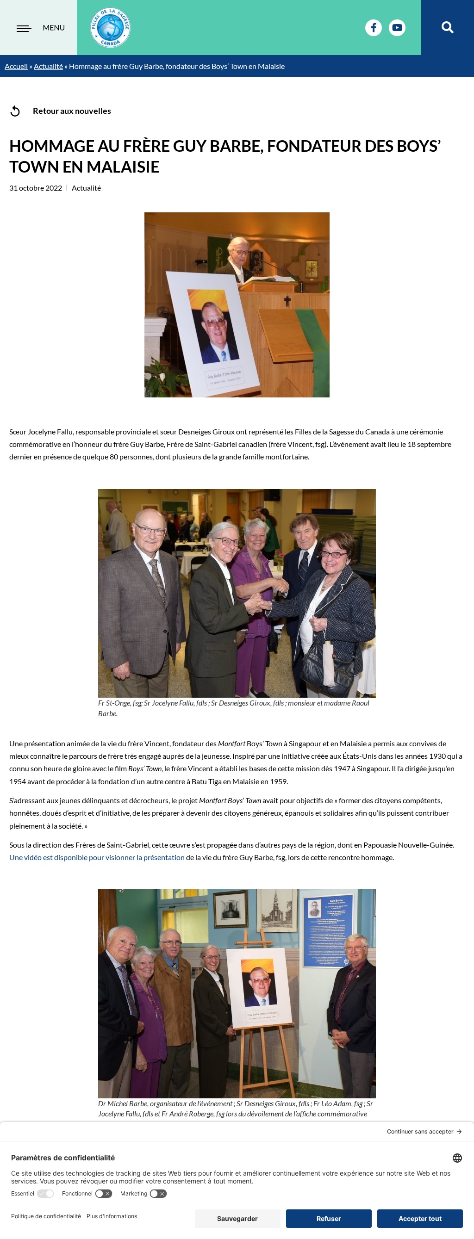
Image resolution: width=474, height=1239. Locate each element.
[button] (448, 27)
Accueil (16, 66)
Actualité (48, 66)
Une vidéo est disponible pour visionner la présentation (97, 857)
